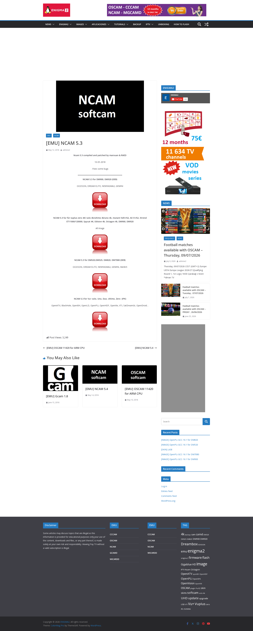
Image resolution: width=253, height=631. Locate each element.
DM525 (183, 539)
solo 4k (202, 593)
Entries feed (166, 491)
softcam (192, 593)
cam (193, 534)
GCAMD (113, 552)
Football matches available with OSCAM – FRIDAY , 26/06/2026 (194, 309)
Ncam (187, 569)
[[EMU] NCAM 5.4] (99, 367)
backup (188, 535)
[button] (52, 24)
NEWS (48, 24)
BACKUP (137, 24)
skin (203, 588)
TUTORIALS (119, 24)
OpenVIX (198, 583)
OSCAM (113, 540)
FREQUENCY (169, 238)
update (193, 598)
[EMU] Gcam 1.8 (57, 396)
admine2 (66, 150)
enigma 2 (184, 558)
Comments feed (169, 496)
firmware (195, 558)
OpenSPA (197, 579)
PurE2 (198, 588)
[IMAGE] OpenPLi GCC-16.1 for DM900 (179, 459)
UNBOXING (163, 24)
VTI (186, 604)
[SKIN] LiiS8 (166, 449)
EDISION (201, 545)
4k (182, 534)
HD (194, 564)
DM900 (196, 539)
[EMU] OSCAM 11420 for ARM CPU (66, 347)
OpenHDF (203, 574)
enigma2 (196, 551)
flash (206, 557)
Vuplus (200, 604)
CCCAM (113, 534)
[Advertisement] (126, 58)
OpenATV (186, 573)
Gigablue (186, 564)
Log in (164, 486)
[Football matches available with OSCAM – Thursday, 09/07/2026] (185, 221)
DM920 (203, 538)
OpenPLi (186, 578)
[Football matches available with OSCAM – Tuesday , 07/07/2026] (170, 292)
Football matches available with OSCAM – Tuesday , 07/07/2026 (194, 290)
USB (182, 604)
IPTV (148, 24)
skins (184, 593)
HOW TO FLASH (181, 24)
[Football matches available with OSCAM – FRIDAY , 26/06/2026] (170, 311)
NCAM (56, 136)
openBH (196, 574)
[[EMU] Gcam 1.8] (60, 367)
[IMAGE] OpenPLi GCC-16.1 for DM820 (179, 439)
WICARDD (114, 559)
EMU (49, 136)
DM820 (189, 539)
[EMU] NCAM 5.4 (144, 347)
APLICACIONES (99, 24)
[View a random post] (206, 24)
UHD (184, 598)
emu (184, 551)
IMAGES (80, 24)
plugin (192, 588)
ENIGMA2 (63, 24)
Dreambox (189, 544)
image (201, 564)
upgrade (203, 598)
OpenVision (188, 583)
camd (199, 534)
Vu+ (191, 603)
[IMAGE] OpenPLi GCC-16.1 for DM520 (179, 444)
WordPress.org (168, 500)
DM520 (206, 535)
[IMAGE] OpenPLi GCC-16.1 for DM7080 (180, 454)
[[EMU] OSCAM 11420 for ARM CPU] (139, 367)
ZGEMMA (187, 609)
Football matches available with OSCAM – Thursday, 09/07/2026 (183, 250)
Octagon (195, 569)
